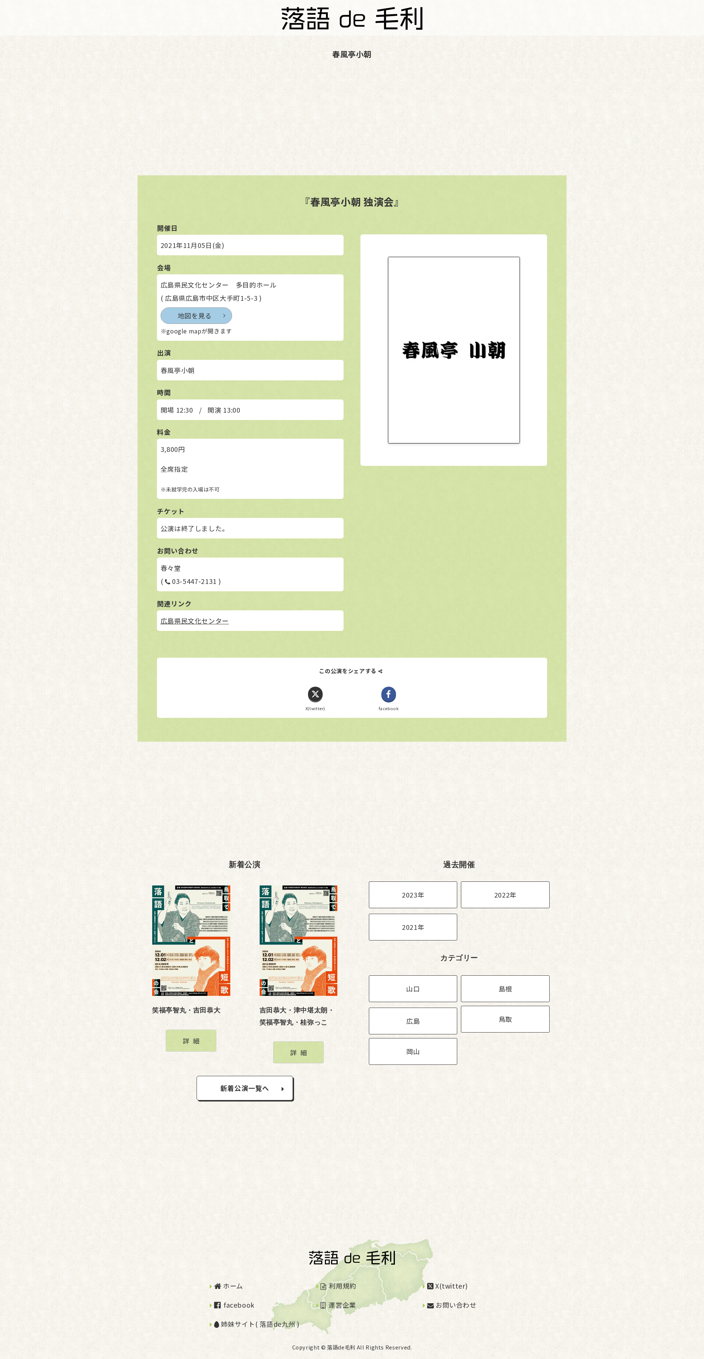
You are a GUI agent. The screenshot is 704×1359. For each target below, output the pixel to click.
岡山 (413, 1051)
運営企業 (341, 1304)
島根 (505, 988)
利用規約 (341, 1285)
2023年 (413, 894)
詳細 (193, 1040)
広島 (413, 1021)
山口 (413, 988)
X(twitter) (450, 1285)
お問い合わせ (455, 1304)
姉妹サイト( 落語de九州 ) (259, 1324)
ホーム (232, 1285)
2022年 (505, 894)
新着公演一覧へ (245, 1088)
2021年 (413, 927)
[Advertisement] (220, 124)
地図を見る (195, 315)
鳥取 (505, 1019)
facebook (238, 1304)
